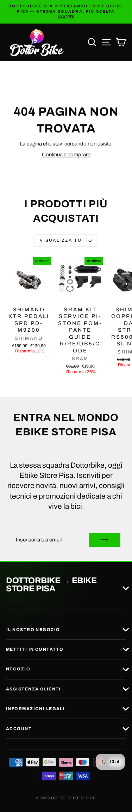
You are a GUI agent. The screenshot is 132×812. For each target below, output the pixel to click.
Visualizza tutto (66, 240)
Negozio (18, 669)
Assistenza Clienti (33, 689)
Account (19, 728)
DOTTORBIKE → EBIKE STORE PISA (51, 585)
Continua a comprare (66, 154)
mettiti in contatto (34, 649)
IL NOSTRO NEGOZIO (33, 629)
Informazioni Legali (35, 708)
